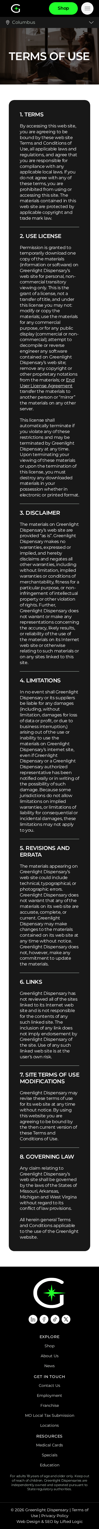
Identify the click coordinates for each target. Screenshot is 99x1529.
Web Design (28, 1521)
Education (49, 1465)
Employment (49, 1395)
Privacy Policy (54, 1515)
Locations (49, 1425)
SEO (49, 1521)
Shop (49, 1345)
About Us (50, 1355)
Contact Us (49, 1385)
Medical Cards (49, 1445)
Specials (49, 1455)
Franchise (49, 1405)
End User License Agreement (47, 382)
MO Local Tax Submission (49, 1415)
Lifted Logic (71, 1521)
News (49, 1365)
